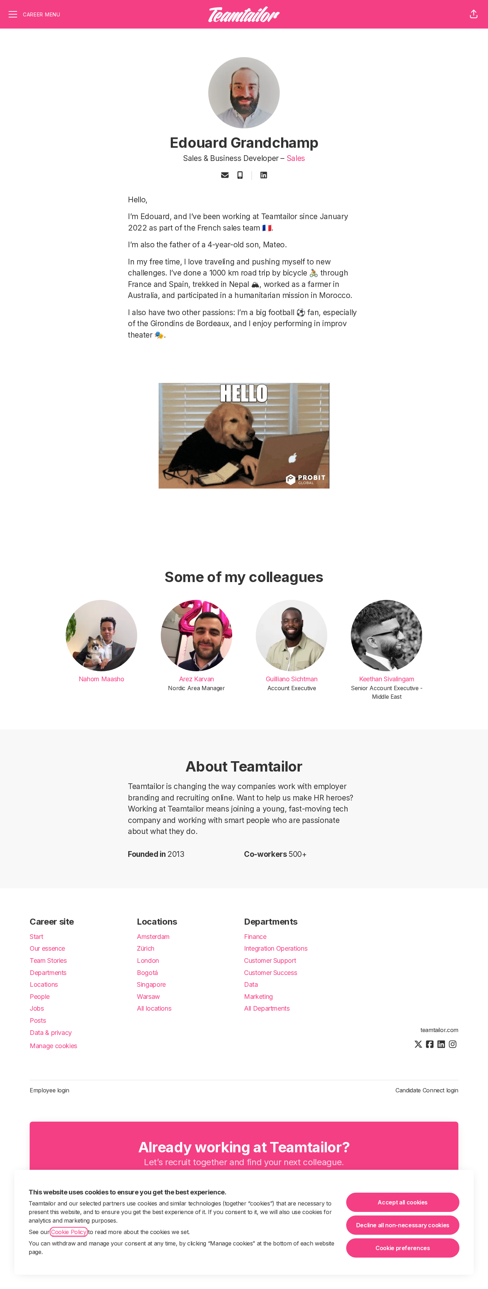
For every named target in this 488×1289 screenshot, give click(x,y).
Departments (48, 972)
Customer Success (270, 972)
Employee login (49, 1090)
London (148, 960)
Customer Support (270, 960)
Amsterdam (153, 936)
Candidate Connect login (426, 1090)
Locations (44, 984)
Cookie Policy (68, 1231)
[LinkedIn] (264, 175)
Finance (255, 936)
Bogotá (147, 972)
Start (36, 936)
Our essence (47, 948)
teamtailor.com (439, 1029)
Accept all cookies (403, 1202)
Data (251, 984)
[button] (474, 14)
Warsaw (148, 996)
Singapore (151, 984)
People (40, 996)
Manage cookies (53, 1046)
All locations (154, 1008)
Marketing (258, 996)
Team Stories (48, 960)
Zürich (145, 948)
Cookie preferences (402, 1248)
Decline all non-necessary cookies (402, 1225)
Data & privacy (51, 1032)
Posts (38, 1020)
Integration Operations (275, 948)
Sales (296, 158)
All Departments (267, 1008)
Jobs (37, 1008)
